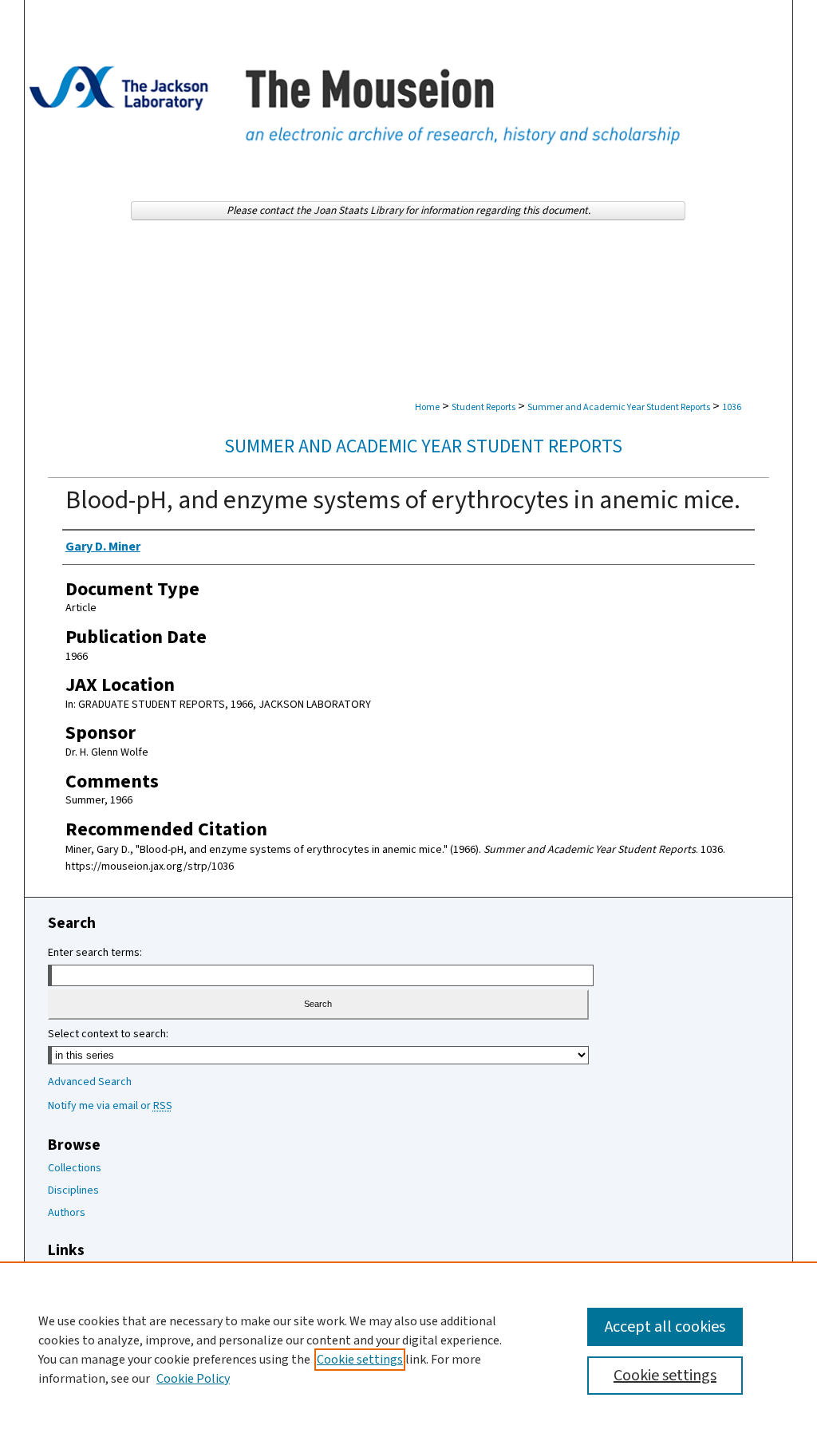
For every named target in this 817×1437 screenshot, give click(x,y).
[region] (408, 1349)
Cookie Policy (193, 1379)
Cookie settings (360, 1359)
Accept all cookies (665, 1327)
